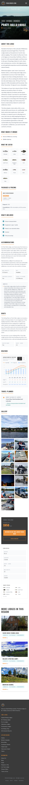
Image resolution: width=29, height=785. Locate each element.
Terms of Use (4, 771)
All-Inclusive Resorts (6, 731)
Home (2, 9)
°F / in (24, 358)
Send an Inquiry (14, 538)
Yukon (2, 751)
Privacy (7, 780)
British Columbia (5, 740)
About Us (3, 758)
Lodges (8, 9)
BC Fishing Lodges (6, 719)
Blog (2, 760)
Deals (2, 762)
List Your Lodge (5, 767)
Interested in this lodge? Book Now (14, 533)
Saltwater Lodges (5, 724)
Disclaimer (21, 780)
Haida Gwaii (4, 746)
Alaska (3, 738)
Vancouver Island (5, 749)
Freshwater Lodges (6, 726)
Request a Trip (5, 764)
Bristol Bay (4, 742)
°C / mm (20, 358)
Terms (11, 780)
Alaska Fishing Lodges (6, 717)
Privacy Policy (4, 769)
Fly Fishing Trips (5, 728)
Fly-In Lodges (4, 722)
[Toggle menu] (26, 3)
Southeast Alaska (5, 744)
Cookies (16, 780)
